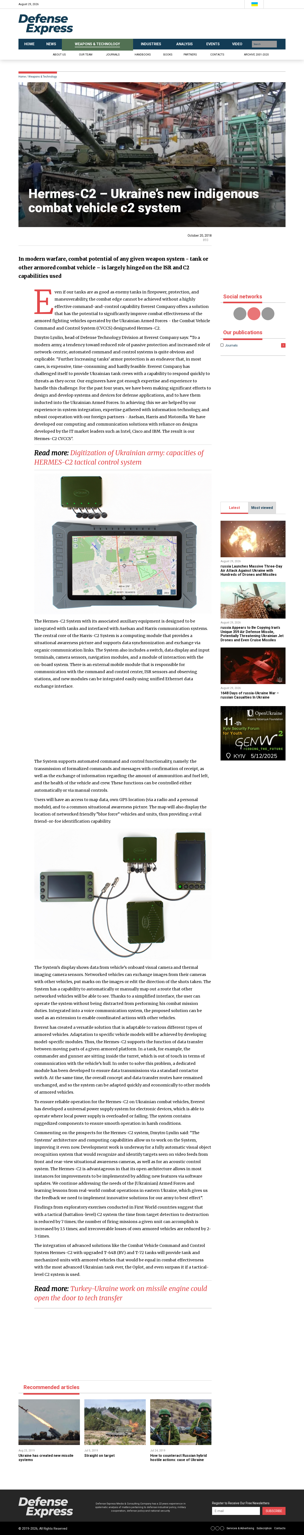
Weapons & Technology (42, 76)
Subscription (264, 1528)
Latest (234, 508)
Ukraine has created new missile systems (45, 1457)
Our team (85, 54)
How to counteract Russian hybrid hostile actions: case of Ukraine (178, 1457)
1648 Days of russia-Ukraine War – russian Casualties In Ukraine (250, 695)
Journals (113, 54)
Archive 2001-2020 (256, 54)
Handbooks (143, 54)
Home (22, 76)
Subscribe (274, 1511)
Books (167, 54)
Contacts (217, 54)
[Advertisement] (196, 24)
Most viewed (262, 508)
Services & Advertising (240, 1528)
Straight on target (99, 1455)
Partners (190, 54)
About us (59, 54)
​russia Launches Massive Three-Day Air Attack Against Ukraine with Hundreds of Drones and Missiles (251, 570)
